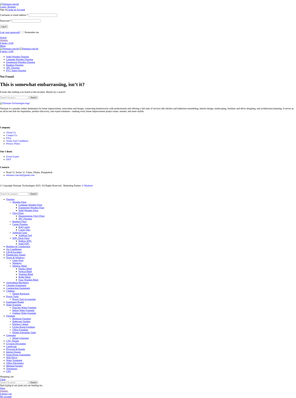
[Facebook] (4, 119)
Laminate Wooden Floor (30, 205)
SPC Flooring (25, 218)
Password (5, 20)
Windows (17, 263)
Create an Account (16, 9)
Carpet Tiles (24, 230)
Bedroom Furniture (21, 318)
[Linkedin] (12, 119)
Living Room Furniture (23, 327)
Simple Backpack (20, 293)
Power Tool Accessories (24, 299)
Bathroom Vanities (21, 321)
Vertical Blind (25, 271)
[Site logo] (9, 4)
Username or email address (14, 15)
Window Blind (19, 266)
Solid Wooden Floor (28, 210)
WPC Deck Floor (20, 238)
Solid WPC (24, 243)
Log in (4, 26)
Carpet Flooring (20, 224)
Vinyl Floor (18, 213)
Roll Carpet (24, 227)
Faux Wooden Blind (28, 279)
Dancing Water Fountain (24, 307)
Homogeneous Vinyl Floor (31, 216)
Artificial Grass (19, 232)
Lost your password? (10, 32)
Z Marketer (87, 185)
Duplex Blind (25, 268)
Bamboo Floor (19, 221)
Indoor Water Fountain (23, 310)
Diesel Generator (20, 338)
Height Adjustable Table (24, 332)
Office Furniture (20, 329)
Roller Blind (24, 277)
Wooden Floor (19, 202)
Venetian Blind (25, 274)
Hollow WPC (25, 241)
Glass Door (17, 260)
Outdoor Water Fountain (24, 313)
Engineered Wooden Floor (31, 207)
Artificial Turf (25, 235)
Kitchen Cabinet (20, 324)
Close (3, 379)
